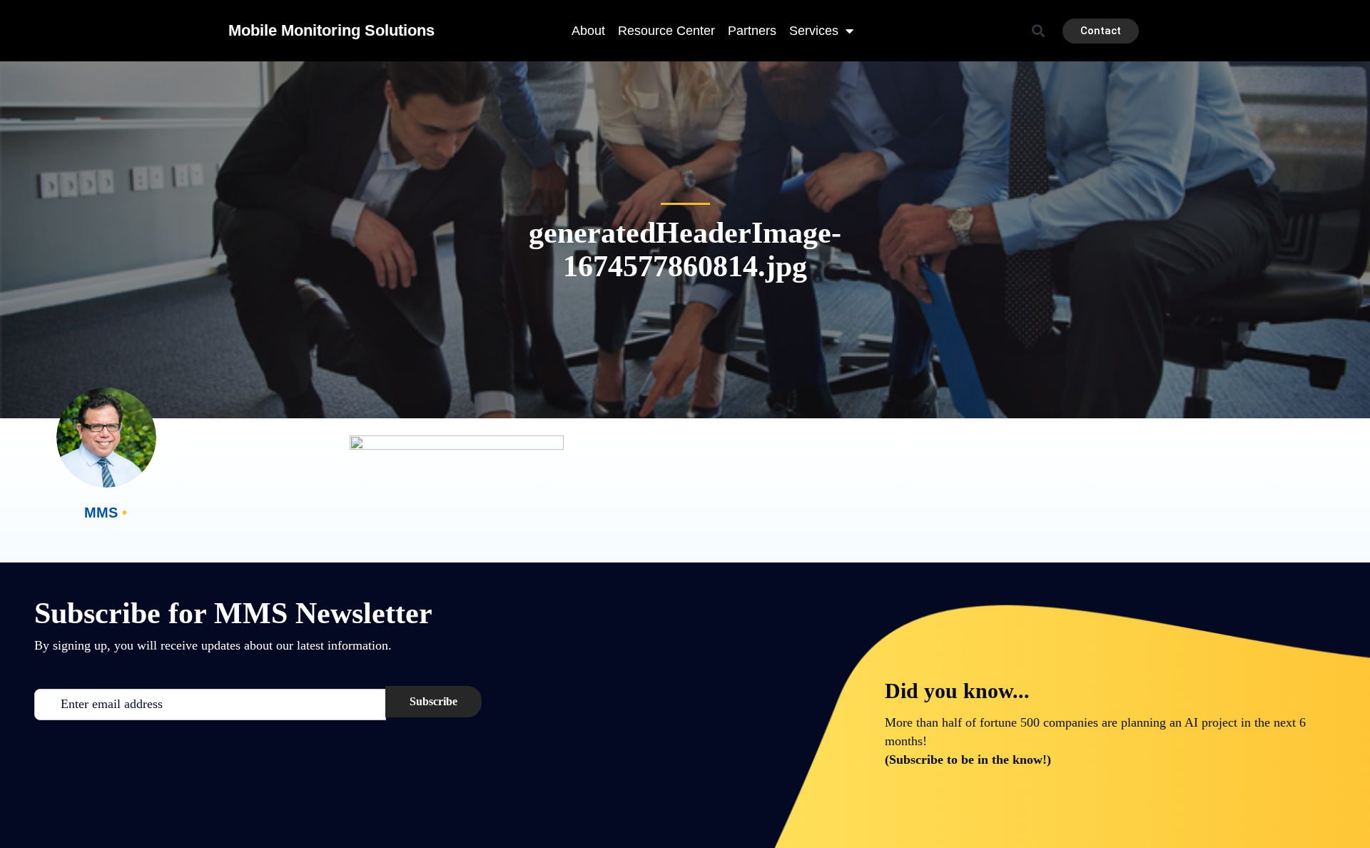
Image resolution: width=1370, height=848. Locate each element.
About (588, 31)
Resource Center (666, 31)
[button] (1038, 31)
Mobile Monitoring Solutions (331, 30)
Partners (752, 31)
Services (813, 31)
